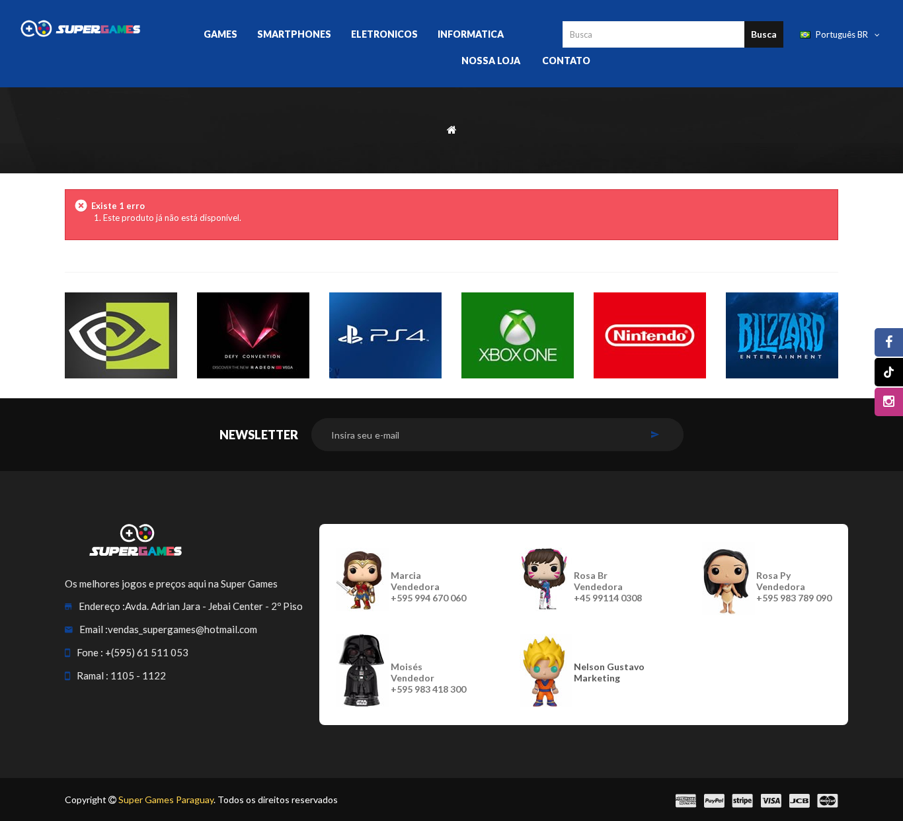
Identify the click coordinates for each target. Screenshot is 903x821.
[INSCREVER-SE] (655, 434)
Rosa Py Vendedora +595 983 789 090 (794, 586)
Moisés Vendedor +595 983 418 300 (428, 678)
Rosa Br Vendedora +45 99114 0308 (608, 586)
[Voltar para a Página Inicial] (452, 128)
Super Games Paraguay (166, 799)
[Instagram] (889, 402)
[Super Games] (81, 27)
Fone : (90, 652)
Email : (93, 629)
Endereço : (102, 606)
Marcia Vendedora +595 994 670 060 (428, 586)
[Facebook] (889, 342)
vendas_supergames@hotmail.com (182, 629)
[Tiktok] (889, 372)
